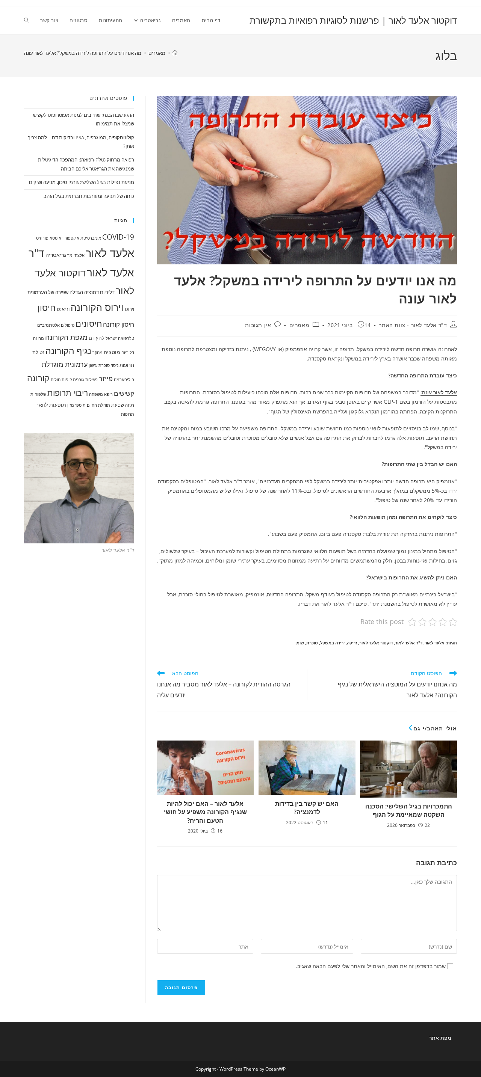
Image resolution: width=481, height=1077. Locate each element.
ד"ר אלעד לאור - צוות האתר (413, 325)
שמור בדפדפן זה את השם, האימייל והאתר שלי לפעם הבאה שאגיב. (371, 966)
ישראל (111, 338)
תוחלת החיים (98, 405)
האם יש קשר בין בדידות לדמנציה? (307, 807)
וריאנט (63, 309)
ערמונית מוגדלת (65, 364)
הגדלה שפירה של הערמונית (55, 292)
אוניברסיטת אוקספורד (81, 238)
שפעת (117, 404)
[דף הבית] (174, 53)
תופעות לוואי (51, 404)
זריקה (352, 643)
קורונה (38, 378)
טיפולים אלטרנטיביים (55, 325)
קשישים (124, 393)
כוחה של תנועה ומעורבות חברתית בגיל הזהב (89, 196)
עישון (93, 365)
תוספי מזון (76, 405)
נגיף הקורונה (68, 351)
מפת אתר (440, 1037)
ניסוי (114, 365)
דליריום (107, 292)
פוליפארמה (124, 379)
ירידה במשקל (332, 643)
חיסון (47, 308)
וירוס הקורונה (97, 307)
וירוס (129, 309)
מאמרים (299, 325)
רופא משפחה (101, 394)
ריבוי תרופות (67, 393)
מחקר (97, 352)
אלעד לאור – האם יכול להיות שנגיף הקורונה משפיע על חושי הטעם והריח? (205, 812)
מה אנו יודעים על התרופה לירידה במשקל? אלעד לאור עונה (82, 53)
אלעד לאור (435, 643)
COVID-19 (118, 236)
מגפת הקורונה (66, 337)
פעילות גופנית (85, 379)
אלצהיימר (76, 255)
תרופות (127, 414)
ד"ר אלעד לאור (408, 643)
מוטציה (112, 352)
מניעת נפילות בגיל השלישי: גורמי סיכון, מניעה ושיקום (81, 182)
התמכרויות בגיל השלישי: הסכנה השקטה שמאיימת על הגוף (408, 810)
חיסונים (89, 323)
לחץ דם (96, 338)
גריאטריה (55, 254)
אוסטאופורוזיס (48, 238)
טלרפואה (126, 338)
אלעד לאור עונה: (438, 392)
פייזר (106, 378)
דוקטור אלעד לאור (376, 643)
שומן (299, 643)
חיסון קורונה (118, 324)
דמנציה (91, 292)
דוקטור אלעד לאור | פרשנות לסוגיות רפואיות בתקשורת (353, 20)
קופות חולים (61, 379)
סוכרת (312, 643)
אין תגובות (258, 325)
